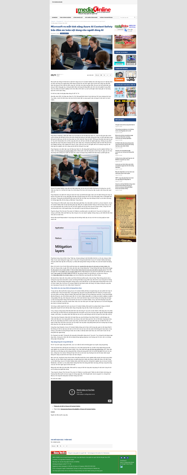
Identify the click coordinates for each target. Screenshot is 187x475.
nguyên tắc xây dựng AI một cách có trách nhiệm (93, 266)
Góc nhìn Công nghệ (91, 17)
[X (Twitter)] (127, 458)
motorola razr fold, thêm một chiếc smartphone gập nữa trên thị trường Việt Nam (124, 166)
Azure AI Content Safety (67, 151)
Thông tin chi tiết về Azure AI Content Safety (67, 406)
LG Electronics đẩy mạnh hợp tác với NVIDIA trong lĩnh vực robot (124, 159)
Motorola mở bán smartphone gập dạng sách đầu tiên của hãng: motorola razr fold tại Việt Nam (124, 137)
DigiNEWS (54, 17)
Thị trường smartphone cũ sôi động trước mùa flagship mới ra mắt (124, 130)
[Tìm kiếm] (135, 17)
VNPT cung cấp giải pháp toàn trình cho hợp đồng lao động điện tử (124, 178)
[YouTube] (124, 458)
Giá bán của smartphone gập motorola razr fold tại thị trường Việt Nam (124, 152)
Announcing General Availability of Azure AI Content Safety (78, 409)
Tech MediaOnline (57, 2)
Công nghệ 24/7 (78, 17)
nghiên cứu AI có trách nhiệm (69, 271)
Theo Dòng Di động (65, 17)
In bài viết (91, 75)
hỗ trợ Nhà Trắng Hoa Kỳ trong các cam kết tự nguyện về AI (89, 270)
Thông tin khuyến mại (106, 17)
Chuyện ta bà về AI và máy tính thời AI (125, 124)
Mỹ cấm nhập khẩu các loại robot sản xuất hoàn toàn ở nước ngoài (124, 172)
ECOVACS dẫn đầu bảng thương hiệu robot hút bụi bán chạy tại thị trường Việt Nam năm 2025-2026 (124, 144)
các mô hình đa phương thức (95, 349)
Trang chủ (53, 21)
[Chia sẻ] (110, 75)
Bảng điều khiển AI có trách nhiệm (63, 275)
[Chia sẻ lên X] (104, 75)
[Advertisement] (81, 427)
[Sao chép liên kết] (107, 75)
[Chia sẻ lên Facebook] (101, 75)
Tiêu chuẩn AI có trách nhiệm (62, 273)
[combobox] (127, 17)
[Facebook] (121, 458)
